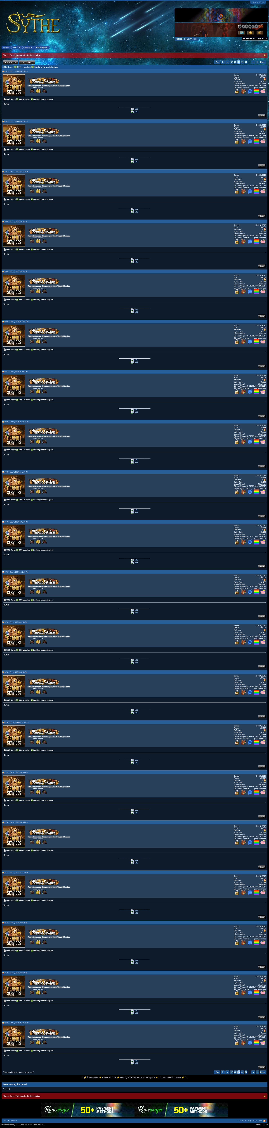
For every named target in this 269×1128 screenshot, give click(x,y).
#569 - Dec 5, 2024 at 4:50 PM (16, 472)
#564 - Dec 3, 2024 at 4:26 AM (16, 221)
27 (232, 62)
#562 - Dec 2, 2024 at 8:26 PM (16, 121)
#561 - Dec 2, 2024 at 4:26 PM (16, 71)
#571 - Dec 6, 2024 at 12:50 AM (16, 572)
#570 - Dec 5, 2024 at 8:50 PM (16, 522)
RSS (264, 1121)
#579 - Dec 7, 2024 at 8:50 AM (16, 973)
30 (242, 62)
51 (257, 62)
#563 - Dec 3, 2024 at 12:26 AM (16, 171)
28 (235, 62)
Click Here (262, 83)
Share (262, 116)
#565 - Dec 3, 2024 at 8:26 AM (16, 271)
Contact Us (242, 1120)
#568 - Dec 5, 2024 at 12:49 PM (16, 422)
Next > (262, 62)
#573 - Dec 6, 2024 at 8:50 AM (16, 672)
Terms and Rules (261, 1125)
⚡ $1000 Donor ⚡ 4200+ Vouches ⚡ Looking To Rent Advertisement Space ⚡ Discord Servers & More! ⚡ (134, 1077)
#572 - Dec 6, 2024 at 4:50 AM (16, 622)
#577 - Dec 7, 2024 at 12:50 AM (16, 872)
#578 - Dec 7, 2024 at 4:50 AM (16, 923)
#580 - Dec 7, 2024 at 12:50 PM (16, 1023)
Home (255, 1120)
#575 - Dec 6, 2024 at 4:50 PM (16, 772)
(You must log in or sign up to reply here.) (18, 1072)
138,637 (263, 77)
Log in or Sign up (258, 2)
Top (260, 1120)
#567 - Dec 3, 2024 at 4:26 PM (16, 372)
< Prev (216, 62)
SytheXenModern (10, 1120)
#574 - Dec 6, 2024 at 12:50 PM (16, 722)
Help (249, 1120)
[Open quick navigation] (266, 47)
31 (246, 62)
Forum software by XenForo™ (22, 1125)
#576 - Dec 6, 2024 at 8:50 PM (16, 822)
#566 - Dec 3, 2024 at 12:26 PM (16, 322)
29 (239, 62)
